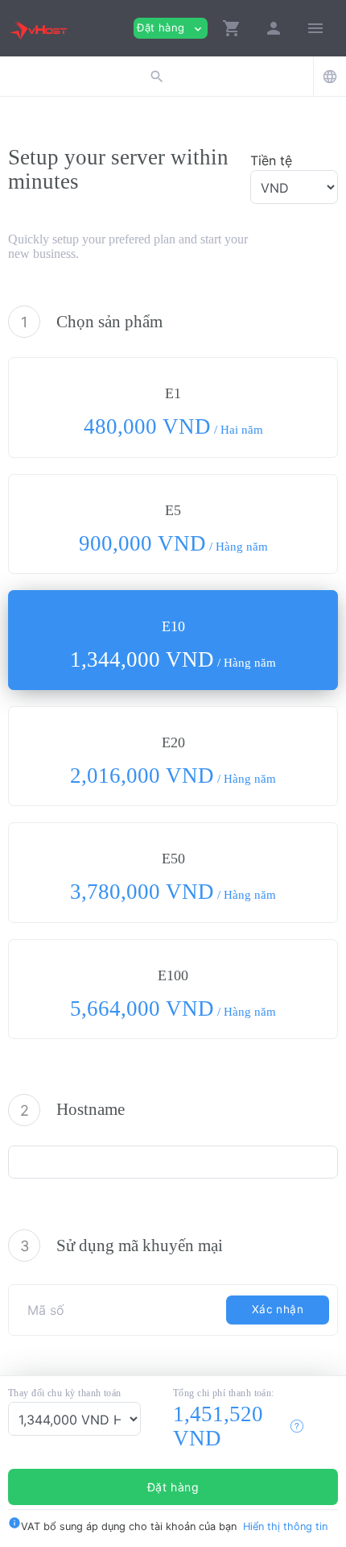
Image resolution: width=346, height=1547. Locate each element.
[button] (232, 28)
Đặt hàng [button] (170, 28)
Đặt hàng (173, 1487)
